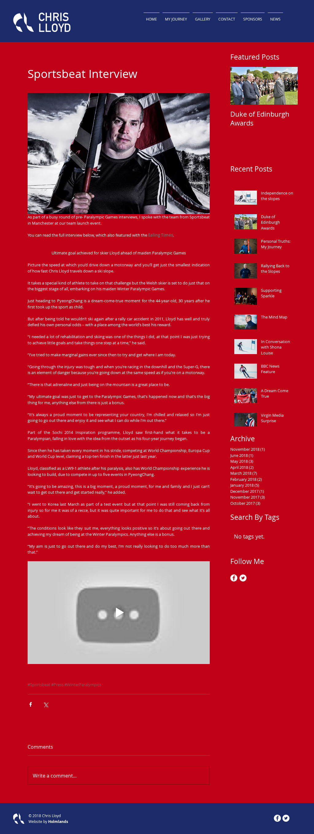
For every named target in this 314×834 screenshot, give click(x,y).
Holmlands (58, 821)
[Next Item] (288, 86)
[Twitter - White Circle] (285, 818)
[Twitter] (243, 577)
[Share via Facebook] (30, 704)
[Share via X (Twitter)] (45, 704)
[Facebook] (233, 577)
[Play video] (119, 612)
